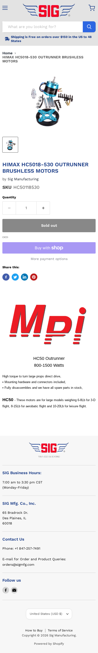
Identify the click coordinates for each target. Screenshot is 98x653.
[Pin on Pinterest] (33, 277)
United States (46, 614)
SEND (6, 237)
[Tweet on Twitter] (15, 277)
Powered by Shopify (49, 643)
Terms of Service (60, 630)
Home (7, 53)
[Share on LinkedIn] (24, 277)
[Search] (89, 26)
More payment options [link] (49, 259)
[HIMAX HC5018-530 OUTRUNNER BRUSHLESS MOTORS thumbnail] (10, 144)
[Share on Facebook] (6, 277)
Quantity (9, 197)
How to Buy (34, 630)
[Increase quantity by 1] (43, 208)
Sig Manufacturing (23, 179)
